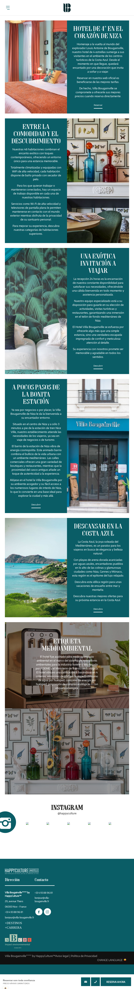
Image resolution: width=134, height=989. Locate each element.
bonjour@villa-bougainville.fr (19, 917)
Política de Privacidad (84, 956)
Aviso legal (62, 956)
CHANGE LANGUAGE (110, 960)
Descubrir (98, 366)
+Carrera (13, 927)
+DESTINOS (13, 923)
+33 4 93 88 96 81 (95, 981)
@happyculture (67, 813)
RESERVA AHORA (115, 981)
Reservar (98, 105)
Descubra (98, 609)
